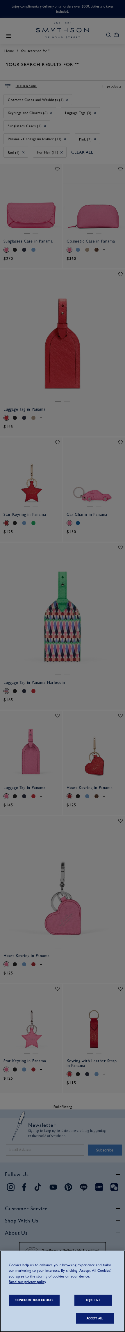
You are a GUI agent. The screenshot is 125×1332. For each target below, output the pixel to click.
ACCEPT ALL (95, 1318)
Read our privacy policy (27, 1282)
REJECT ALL (93, 1300)
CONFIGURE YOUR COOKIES (34, 1300)
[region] (62, 1291)
